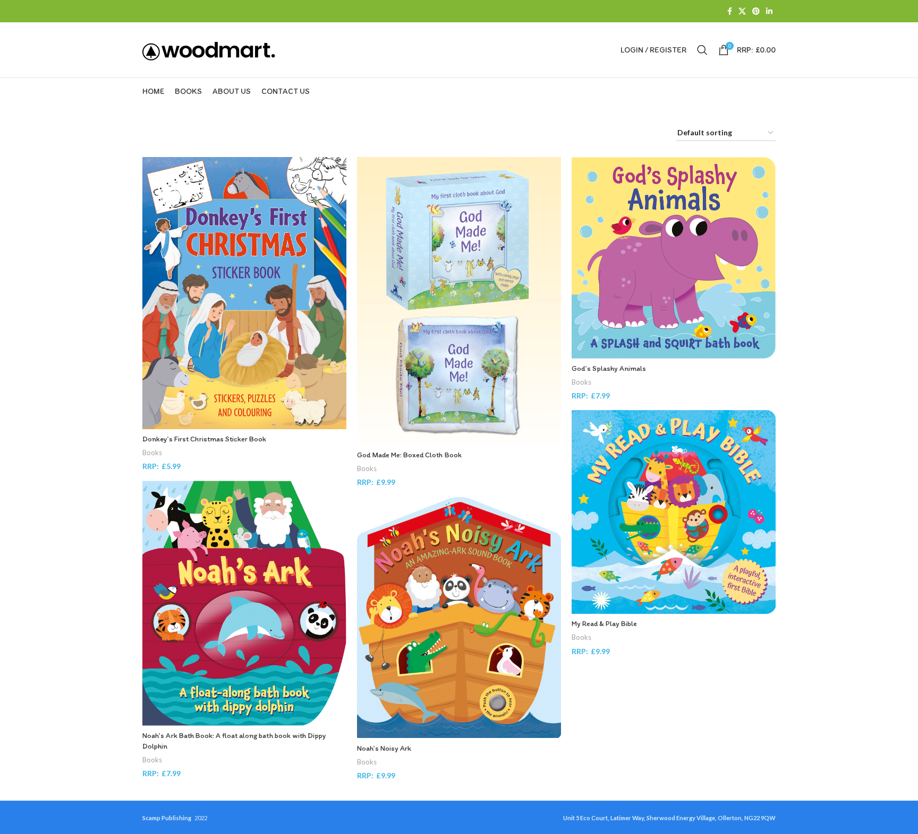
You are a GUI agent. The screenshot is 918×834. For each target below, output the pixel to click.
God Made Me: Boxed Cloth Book (409, 454)
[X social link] (742, 11)
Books (152, 452)
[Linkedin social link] (769, 11)
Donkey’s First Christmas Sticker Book (204, 439)
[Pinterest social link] (756, 11)
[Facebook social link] (729, 11)
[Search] (702, 49)
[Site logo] (208, 49)
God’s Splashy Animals (609, 368)
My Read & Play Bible (604, 623)
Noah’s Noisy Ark (384, 748)
